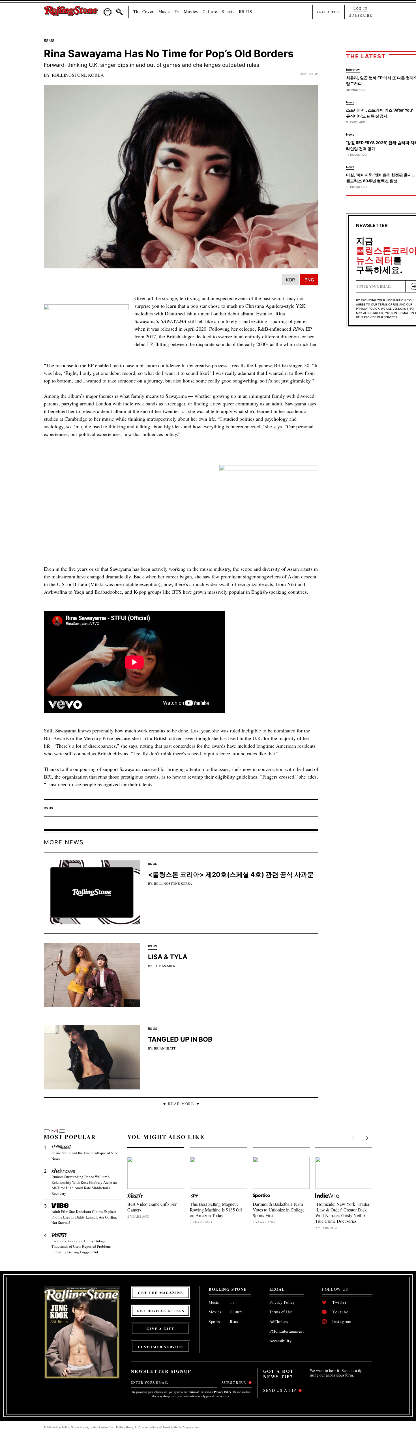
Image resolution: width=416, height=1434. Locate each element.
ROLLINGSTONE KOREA (78, 75)
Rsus (234, 1321)
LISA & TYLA (167, 957)
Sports (228, 11)
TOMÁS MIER (164, 965)
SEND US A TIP (279, 1390)
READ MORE (181, 1103)
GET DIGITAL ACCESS (160, 1310)
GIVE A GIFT (161, 1328)
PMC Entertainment (286, 1331)
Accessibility (280, 1341)
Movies (191, 11)
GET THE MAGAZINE (160, 1292)
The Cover (143, 11)
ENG (309, 280)
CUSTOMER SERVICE (160, 1346)
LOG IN (360, 8)
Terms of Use (281, 1312)
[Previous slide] (354, 1138)
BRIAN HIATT (164, 1048)
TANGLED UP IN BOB (180, 1039)
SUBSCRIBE (360, 15)
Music (164, 11)
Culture (210, 11)
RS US (245, 11)
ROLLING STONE (227, 1289)
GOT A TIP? (328, 12)
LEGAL (277, 1289)
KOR (290, 280)
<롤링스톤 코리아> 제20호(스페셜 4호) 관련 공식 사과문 (231, 875)
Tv (177, 11)
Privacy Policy (282, 1302)
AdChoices (278, 1321)
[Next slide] (366, 1138)
